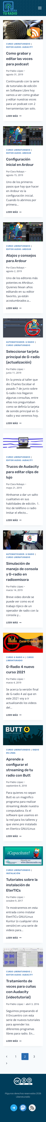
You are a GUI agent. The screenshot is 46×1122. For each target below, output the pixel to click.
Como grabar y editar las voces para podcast (19, 58)
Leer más (13, 115)
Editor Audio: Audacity (19, 47)
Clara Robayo (17, 171)
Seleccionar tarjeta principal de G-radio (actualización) (23, 356)
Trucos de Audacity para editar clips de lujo (22, 471)
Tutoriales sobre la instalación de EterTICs (22, 884)
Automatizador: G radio (20, 342)
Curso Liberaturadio (18, 44)
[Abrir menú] (40, 8)
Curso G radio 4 (15, 657)
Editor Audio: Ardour (18, 153)
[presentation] (23, 29)
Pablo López (16, 70)
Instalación (13, 873)
